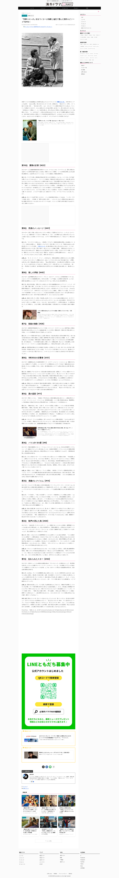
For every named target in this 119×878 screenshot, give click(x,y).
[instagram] (32, 781)
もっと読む (49, 841)
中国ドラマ (42, 857)
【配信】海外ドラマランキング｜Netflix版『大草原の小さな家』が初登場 (30, 830)
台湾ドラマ (42, 859)
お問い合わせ (84, 71)
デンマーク (92, 57)
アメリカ (88, 53)
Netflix (92, 37)
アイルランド (83, 53)
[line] (50, 767)
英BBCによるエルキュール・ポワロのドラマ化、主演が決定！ (54, 752)
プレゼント (76, 8)
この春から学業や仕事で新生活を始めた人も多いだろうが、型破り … (52, 739)
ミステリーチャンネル (92, 48)
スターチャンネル (96, 46)
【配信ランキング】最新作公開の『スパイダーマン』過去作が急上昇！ (67, 830)
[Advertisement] (48, 633)
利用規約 (55, 873)
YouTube (82, 861)
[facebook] (46, 767)
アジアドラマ (54, 8)
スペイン (88, 57)
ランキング (25, 786)
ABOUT (82, 65)
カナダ (96, 55)
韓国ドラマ (42, 855)
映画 (61, 857)
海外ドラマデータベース (86, 28)
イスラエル (96, 53)
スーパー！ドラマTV (84, 48)
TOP (82, 17)
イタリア (82, 55)
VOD (87, 8)
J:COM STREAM (83, 37)
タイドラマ (42, 862)
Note (81, 866)
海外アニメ (62, 861)
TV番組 (61, 859)
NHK (91, 44)
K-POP (41, 864)
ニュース (32, 8)
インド (86, 55)
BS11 (82, 44)
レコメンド (43, 8)
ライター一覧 (84, 67)
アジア (41, 852)
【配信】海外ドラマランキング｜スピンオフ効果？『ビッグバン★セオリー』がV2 (30, 809)
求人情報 (83, 69)
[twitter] (43, 767)
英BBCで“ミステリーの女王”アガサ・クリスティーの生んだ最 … (51, 754)
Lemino (89, 37)
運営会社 (83, 74)
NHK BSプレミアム (96, 44)
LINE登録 (82, 868)
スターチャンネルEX (84, 39)
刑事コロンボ (31, 15)
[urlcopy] (53, 767)
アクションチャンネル (89, 46)
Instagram (82, 859)
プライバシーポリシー (63, 873)
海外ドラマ (62, 855)
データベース (65, 8)
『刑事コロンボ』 (41, 246)
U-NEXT (96, 37)
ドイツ (96, 57)
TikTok (81, 863)
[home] (33, 781)
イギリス (92, 53)
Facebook (82, 857)
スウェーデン (83, 57)
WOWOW (82, 46)
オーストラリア (91, 55)
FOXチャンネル (86, 44)
